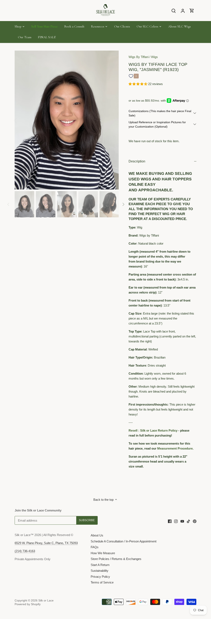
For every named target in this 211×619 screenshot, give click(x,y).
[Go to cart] (191, 10)
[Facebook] (169, 521)
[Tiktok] (188, 521)
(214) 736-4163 (25, 551)
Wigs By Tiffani (139, 57)
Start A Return (100, 565)
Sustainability (99, 570)
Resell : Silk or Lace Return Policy (153, 430)
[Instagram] (176, 521)
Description (137, 161)
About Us (97, 535)
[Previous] (21, 120)
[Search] (173, 10)
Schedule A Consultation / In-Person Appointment (123, 541)
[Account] (182, 10)
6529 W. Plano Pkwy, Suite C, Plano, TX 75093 (46, 543)
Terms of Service (102, 582)
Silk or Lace (46, 600)
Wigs (154, 57)
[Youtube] (182, 521)
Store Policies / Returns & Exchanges (116, 559)
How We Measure (103, 553)
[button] (138, 84)
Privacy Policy (100, 576)
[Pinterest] (194, 521)
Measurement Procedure (175, 448)
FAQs (94, 547)
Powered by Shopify (28, 604)
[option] (67, 120)
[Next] (112, 120)
